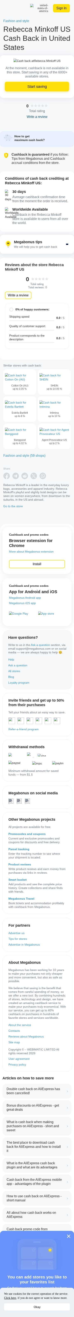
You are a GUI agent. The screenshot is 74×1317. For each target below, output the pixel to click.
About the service (19, 1025)
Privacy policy (17, 1064)
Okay (37, 1307)
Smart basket (17, 879)
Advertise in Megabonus (24, 944)
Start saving (37, 87)
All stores (14, 671)
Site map (14, 1042)
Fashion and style (16, 21)
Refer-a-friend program (23, 729)
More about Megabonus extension (31, 551)
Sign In (61, 8)
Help (11, 659)
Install (37, 564)
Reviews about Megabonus (26, 1036)
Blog (11, 676)
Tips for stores (17, 938)
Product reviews (19, 864)
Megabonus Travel (21, 898)
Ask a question (40, 645)
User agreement (19, 1058)
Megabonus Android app (25, 597)
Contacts (14, 1030)
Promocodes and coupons (27, 834)
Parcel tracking (18, 849)
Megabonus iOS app (22, 603)
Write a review (18, 295)
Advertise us (16, 933)
